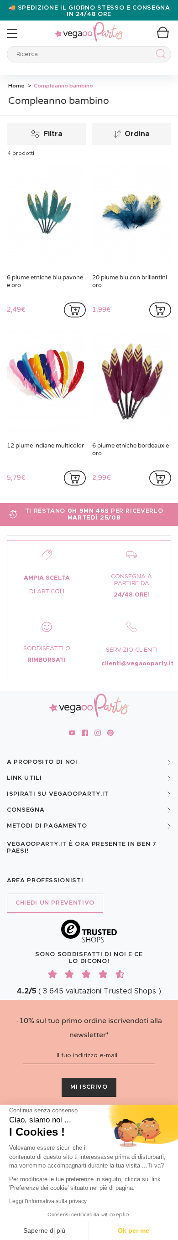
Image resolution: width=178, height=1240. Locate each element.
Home (16, 85)
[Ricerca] (159, 55)
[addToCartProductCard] (75, 309)
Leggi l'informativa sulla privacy (48, 1201)
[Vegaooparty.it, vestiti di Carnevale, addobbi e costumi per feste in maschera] (89, 26)
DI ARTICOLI (46, 592)
